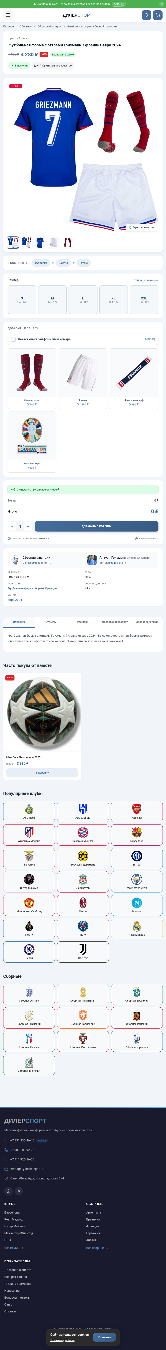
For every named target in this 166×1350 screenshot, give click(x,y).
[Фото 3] (40, 242)
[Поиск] (146, 15)
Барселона (12, 1212)
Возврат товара (15, 1277)
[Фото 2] (26, 242)
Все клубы (11, 1248)
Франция (92, 1226)
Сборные (26, 26)
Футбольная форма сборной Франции (92, 26)
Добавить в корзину (97, 526)
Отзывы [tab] (51, 622)
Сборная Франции (49, 26)
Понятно (104, 1337)
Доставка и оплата (18, 1270)
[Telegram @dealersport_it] (19, 1191)
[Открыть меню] (8, 15)
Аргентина (93, 1212)
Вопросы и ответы (17, 1297)
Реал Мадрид (13, 1219)
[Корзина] (158, 15)
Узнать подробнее (62, 1340)
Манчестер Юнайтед (18, 1233)
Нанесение (11, 1290)
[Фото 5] (67, 242)
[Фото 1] (13, 242)
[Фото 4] (54, 242)
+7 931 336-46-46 (22, 1140)
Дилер (77, 15)
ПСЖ (7, 1240)
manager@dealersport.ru (27, 1169)
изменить (43, 538)
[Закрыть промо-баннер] (161, 4)
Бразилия (93, 1219)
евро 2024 (15, 599)
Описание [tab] (19, 622)
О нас (8, 1304)
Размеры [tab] (83, 622)
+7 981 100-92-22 (22, 1150)
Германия (93, 1233)
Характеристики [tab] (147, 622)
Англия (91, 1240)
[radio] (22, 299)
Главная (8, 26)
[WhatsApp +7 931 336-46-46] (8, 1191)
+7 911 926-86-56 (22, 1159)
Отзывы (10, 1311)
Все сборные (95, 1248)
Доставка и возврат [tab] (115, 622)
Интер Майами (14, 1226)
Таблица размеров (146, 280)
